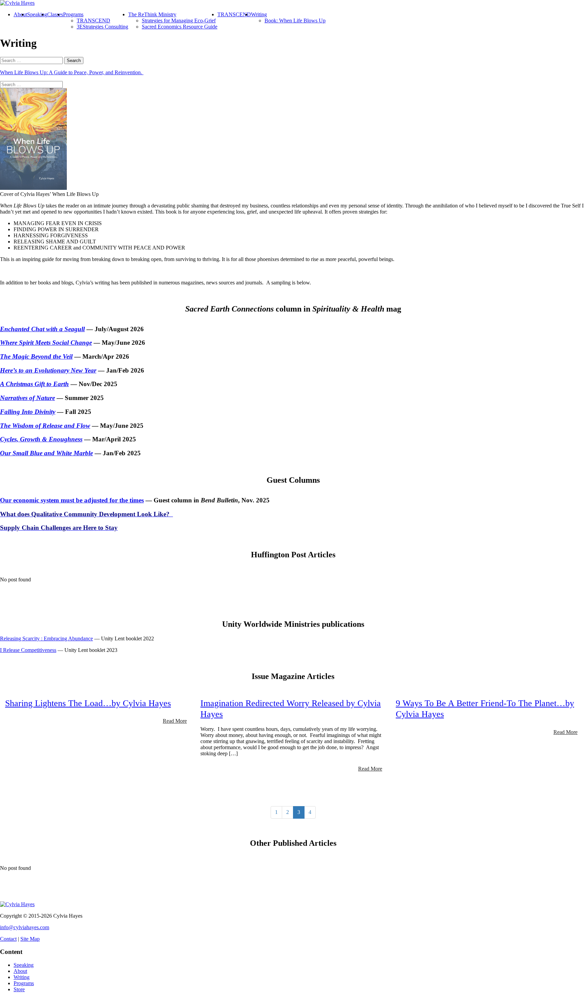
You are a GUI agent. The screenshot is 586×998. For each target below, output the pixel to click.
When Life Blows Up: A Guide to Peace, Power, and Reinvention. (71, 72)
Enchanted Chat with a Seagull (42, 329)
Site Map (30, 939)
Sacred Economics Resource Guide (179, 26)
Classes (55, 14)
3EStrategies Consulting (102, 26)
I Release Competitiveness (28, 650)
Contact (8, 939)
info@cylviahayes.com (24, 927)
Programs (73, 14)
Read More (175, 721)
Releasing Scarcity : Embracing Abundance (46, 638)
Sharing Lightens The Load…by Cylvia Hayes (88, 703)
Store (19, 989)
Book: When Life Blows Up (295, 20)
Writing (259, 14)
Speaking (37, 14)
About (20, 14)
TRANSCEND (93, 20)
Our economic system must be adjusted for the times (72, 500)
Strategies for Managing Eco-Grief (179, 20)
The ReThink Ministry (152, 14)
